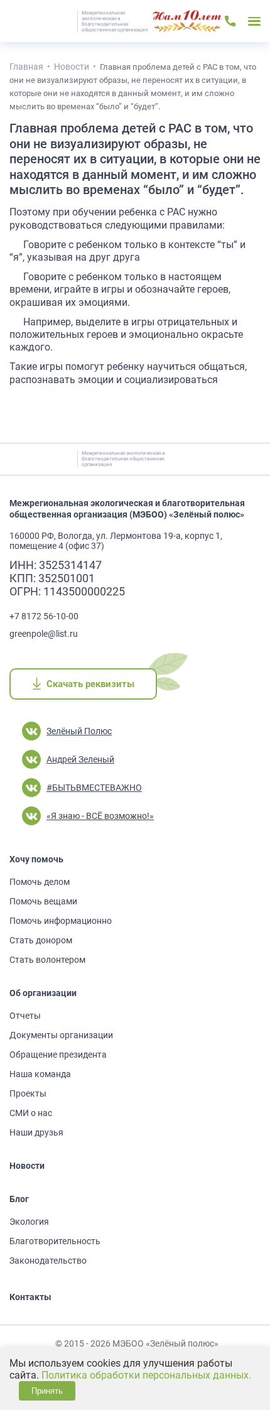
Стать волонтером (47, 960)
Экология (29, 1222)
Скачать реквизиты (90, 684)
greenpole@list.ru (43, 634)
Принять (47, 1391)
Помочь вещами (43, 901)
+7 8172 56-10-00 (43, 616)
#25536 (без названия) (187, 21)
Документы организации (61, 1035)
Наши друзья (36, 1132)
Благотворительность (54, 1241)
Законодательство (48, 1260)
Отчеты (25, 1016)
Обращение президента (58, 1054)
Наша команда (40, 1074)
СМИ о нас (30, 1113)
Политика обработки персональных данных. (146, 1375)
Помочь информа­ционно (60, 921)
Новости (27, 1166)
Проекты (27, 1093)
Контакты (30, 1297)
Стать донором (40, 940)
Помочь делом (39, 882)
